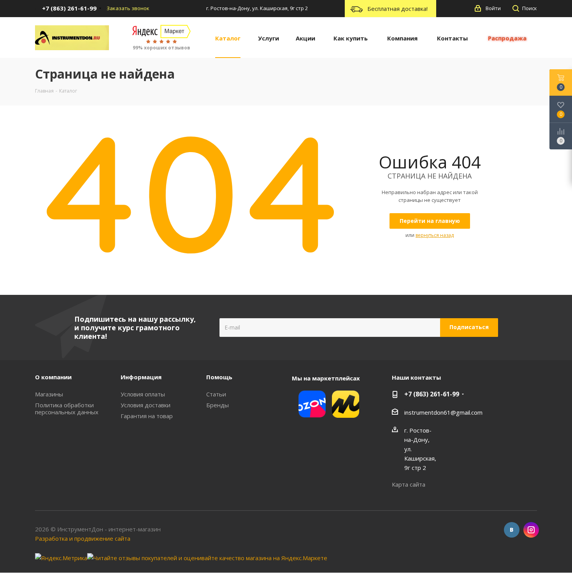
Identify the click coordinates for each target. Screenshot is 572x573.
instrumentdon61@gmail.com (443, 412)
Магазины (49, 394)
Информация (141, 377)
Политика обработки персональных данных (66, 408)
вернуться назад (435, 235)
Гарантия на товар (147, 416)
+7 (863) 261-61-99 (431, 394)
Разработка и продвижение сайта (82, 538)
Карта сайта (408, 484)
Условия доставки (145, 405)
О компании (53, 377)
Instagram (531, 530)
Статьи (216, 394)
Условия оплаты (143, 394)
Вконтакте (511, 530)
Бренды (217, 405)
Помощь (219, 377)
